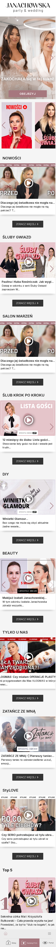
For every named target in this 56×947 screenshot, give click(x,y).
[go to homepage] (5, 934)
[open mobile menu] (49, 934)
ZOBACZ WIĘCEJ (28, 224)
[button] (52, 57)
